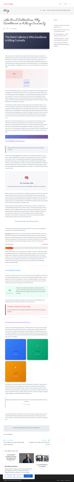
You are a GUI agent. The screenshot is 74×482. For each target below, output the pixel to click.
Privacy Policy (67, 480)
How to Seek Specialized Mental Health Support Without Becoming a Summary (61, 44)
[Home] (40, 10)
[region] (19, 471)
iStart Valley (7, 233)
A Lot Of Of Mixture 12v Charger (42, 465)
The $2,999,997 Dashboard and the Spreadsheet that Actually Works (11, 457)
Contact (62, 480)
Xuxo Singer (8, 4)
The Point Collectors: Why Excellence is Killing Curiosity (58, 10)
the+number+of (9, 434)
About (58, 480)
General (15, 28)
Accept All (28, 476)
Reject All (19, 476)
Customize (9, 476)
